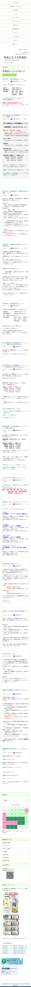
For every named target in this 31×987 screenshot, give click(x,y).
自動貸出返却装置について (11, 564)
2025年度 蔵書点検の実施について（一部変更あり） (15, 245)
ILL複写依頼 (5, 854)
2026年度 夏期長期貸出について (13, 79)
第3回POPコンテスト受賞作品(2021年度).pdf (13, 950)
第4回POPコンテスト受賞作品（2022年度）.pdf (14, 949)
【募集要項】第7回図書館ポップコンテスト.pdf (14, 467)
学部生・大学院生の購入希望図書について (15, 612)
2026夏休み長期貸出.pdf (8, 99)
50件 (13, 75)
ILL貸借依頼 (5, 857)
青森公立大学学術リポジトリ (22, 54)
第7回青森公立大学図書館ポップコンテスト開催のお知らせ (15, 427)
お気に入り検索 (6, 848)
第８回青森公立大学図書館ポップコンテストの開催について (15, 116)
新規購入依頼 (5, 860)
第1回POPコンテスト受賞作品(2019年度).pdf (13, 953)
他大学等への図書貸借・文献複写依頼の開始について (15, 192)
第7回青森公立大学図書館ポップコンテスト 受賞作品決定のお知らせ (15, 343)
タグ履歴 (4, 851)
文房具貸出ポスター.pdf (8, 417)
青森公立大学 (26, 52)
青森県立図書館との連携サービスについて (15, 691)
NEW (25, 81)
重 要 (25, 248)
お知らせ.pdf (5, 600)
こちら (10, 868)
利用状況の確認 (6, 842)
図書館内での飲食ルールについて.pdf (11, 767)
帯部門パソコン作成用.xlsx (10, 175)
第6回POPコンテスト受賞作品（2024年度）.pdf (14, 945)
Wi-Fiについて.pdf (6, 778)
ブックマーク (5, 845)
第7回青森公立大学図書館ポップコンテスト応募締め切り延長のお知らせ (15, 366)
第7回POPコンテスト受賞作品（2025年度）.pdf (14, 354)
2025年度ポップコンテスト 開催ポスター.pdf (13, 465)
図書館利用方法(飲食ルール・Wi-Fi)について (15, 749)
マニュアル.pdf (6, 602)
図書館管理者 (15, 81)
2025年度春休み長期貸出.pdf (9, 328)
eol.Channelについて (9, 654)
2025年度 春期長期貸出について (13, 303)
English (25, 49)
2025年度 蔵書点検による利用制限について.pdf (14, 290)
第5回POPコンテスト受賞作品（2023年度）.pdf (14, 947)
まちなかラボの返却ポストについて (13, 478)
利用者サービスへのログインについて (14, 502)
